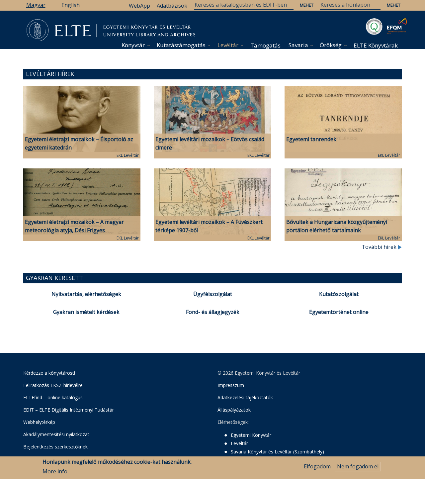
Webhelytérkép (39, 422)
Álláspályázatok (234, 410)
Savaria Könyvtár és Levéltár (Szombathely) (277, 451)
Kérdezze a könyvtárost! (49, 373)
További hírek (380, 246)
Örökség (331, 45)
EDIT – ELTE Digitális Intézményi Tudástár (68, 410)
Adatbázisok (172, 5)
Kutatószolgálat (339, 294)
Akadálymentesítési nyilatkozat (56, 434)
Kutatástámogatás (181, 45)
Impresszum (230, 385)
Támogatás (265, 45)
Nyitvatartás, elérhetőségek (86, 294)
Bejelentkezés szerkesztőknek (55, 446)
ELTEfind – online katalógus (53, 397)
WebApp (139, 5)
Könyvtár (133, 45)
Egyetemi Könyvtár (251, 435)
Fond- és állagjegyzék (212, 312)
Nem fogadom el (358, 466)
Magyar (35, 5)
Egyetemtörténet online (339, 312)
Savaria (298, 45)
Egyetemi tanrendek (311, 139)
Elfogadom (317, 466)
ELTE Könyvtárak (376, 45)
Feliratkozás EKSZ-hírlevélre (53, 385)
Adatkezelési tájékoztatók (245, 397)
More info (54, 471)
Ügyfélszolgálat (212, 294)
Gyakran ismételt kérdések (86, 312)
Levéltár (227, 45)
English (70, 5)
